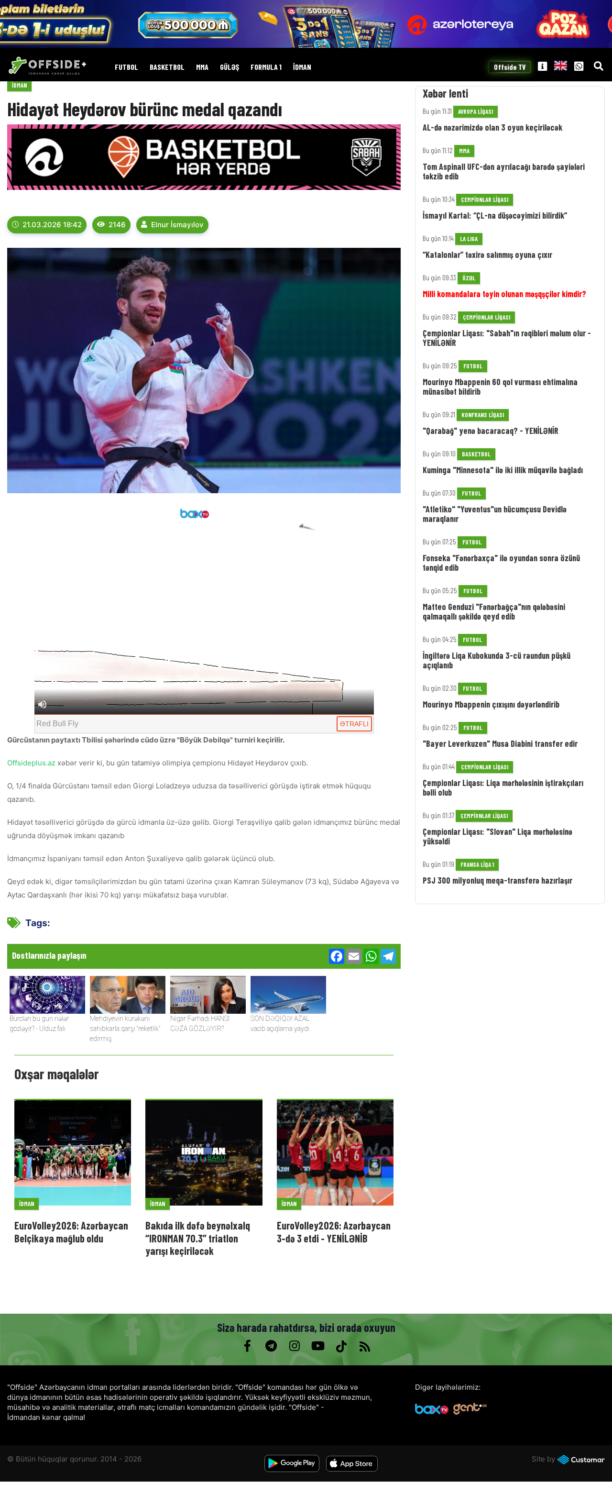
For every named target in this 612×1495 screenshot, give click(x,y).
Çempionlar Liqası (484, 199)
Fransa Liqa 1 (477, 864)
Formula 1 (266, 67)
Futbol (126, 67)
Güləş (229, 67)
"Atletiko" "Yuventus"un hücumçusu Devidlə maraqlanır (495, 514)
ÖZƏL (468, 278)
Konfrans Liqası (482, 415)
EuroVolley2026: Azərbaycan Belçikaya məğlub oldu (71, 1231)
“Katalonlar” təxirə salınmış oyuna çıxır (487, 254)
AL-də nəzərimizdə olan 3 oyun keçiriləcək (492, 127)
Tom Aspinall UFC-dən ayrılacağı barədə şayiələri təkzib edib (504, 171)
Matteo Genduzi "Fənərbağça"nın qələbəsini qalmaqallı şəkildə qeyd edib (494, 611)
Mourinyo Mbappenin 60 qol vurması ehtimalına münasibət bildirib (500, 387)
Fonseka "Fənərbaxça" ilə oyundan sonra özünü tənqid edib (501, 563)
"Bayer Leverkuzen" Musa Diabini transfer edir (500, 743)
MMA (202, 67)
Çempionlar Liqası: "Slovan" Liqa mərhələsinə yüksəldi (497, 836)
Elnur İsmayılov (177, 224)
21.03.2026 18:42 (52, 224)
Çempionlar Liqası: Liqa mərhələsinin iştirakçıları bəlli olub (503, 787)
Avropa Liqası (475, 111)
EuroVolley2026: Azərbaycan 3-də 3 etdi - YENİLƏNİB (334, 1231)
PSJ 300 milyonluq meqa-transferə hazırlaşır (497, 880)
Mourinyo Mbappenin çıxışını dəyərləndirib (491, 704)
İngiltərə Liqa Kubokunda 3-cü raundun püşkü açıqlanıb (496, 660)
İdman (302, 67)
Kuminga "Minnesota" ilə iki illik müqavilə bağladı (503, 470)
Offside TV (510, 67)
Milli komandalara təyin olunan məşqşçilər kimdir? (504, 293)
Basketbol (167, 67)
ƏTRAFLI (354, 724)
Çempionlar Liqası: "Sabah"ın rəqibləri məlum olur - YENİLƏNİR (507, 338)
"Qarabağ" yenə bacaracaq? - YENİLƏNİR (490, 430)
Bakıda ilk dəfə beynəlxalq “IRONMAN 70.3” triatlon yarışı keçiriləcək (197, 1238)
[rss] (364, 1346)
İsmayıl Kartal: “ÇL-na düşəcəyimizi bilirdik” (495, 215)
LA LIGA (469, 239)
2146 (117, 224)
